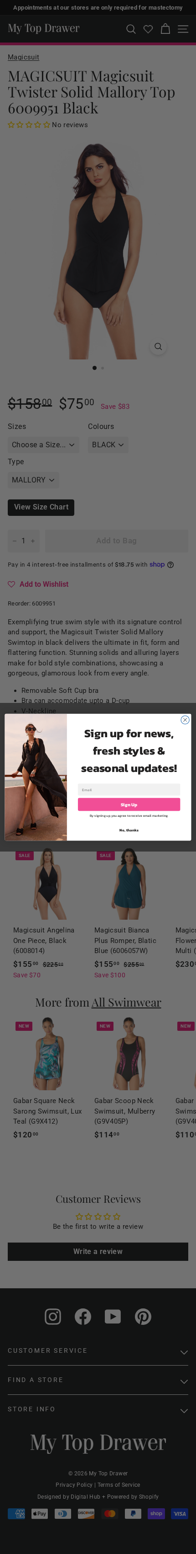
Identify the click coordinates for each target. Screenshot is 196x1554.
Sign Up (129, 804)
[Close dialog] (185, 719)
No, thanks (128, 830)
